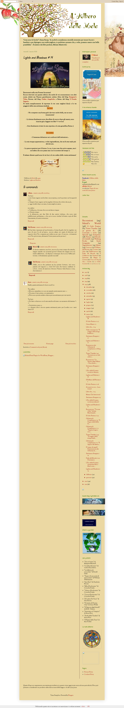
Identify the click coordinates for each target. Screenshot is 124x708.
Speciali (85, 235)
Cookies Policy (89, 674)
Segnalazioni (87, 245)
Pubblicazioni (93, 252)
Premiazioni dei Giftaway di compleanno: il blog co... (93, 348)
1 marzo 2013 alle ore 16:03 (41, 193)
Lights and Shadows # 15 (93, 406)
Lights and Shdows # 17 (92, 342)
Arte (91, 264)
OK (88, 707)
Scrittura (95, 256)
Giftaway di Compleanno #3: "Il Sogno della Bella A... (93, 421)
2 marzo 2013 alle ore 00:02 (48, 247)
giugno (88, 305)
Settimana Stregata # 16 (92, 367)
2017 (86, 272)
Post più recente (29, 344)
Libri (84, 252)
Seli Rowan (31, 227)
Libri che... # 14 (91, 327)
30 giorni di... (89, 230)
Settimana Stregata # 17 (92, 337)
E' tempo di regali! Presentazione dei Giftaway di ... (92, 449)
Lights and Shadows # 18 (93, 318)
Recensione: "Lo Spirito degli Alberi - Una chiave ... (93, 361)
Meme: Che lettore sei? (93, 395)
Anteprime (97, 235)
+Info (83, 707)
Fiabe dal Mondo (88, 254)
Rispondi (31, 221)
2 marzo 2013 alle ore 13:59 (40, 282)
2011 (86, 484)
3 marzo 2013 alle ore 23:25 (49, 262)
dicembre (89, 287)
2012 (86, 481)
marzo (88, 314)
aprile (88, 311)
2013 (86, 285)
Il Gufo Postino (94, 226)
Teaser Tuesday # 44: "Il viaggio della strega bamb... (92, 436)
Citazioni (89, 247)
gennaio (89, 478)
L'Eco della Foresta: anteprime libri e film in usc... (92, 464)
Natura (88, 237)
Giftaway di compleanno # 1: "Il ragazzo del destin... (93, 443)
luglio (88, 302)
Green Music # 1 (91, 324)
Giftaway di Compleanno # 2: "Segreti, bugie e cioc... (92, 429)
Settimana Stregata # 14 (92, 454)
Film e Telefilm (87, 262)
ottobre (88, 293)
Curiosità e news (89, 233)
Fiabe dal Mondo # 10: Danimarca (93, 459)
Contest (95, 250)
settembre (89, 296)
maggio (88, 308)
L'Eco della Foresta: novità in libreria (92, 371)
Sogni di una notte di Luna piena (90, 189)
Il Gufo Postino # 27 (92, 322)
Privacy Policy (88, 672)
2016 (86, 275)
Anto (29, 282)
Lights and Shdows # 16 (92, 376)
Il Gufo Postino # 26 (92, 384)
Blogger (70, 695)
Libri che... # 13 (91, 392)
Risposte (33, 243)
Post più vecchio (71, 344)
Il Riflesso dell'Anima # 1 (93, 381)
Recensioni (87, 220)
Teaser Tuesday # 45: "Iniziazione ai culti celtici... (93, 355)
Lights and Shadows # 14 (93, 470)
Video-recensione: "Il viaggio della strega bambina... (93, 331)
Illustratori (96, 264)
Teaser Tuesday (91, 228)
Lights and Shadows (35, 180)
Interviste (85, 258)
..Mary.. (30, 193)
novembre (89, 290)
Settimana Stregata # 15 (93, 397)
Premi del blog (94, 260)
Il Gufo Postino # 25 (92, 416)
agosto (88, 299)
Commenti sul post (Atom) (38, 347)
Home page (49, 344)
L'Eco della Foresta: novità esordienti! (92, 401)
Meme (98, 245)
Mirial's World (91, 223)
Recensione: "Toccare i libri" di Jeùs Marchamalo (93, 411)
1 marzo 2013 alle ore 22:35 (44, 227)
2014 (86, 282)
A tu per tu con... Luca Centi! (93, 388)
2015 (86, 279)
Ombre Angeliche (48, 99)
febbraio (89, 475)
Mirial (35, 247)
